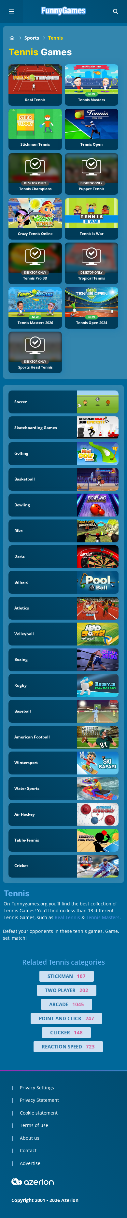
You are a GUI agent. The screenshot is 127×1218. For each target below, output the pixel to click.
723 (90, 1046)
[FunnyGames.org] (11, 37)
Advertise (30, 1163)
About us (29, 1138)
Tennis (55, 38)
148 (78, 1032)
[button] (115, 11)
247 (89, 1018)
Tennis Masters (103, 917)
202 (83, 990)
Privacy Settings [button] (37, 1087)
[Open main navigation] (11, 11)
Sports (31, 38)
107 (81, 976)
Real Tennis (67, 917)
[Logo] (63, 11)
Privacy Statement (39, 1100)
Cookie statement (39, 1113)
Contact (28, 1150)
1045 (78, 1004)
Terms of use (34, 1125)
